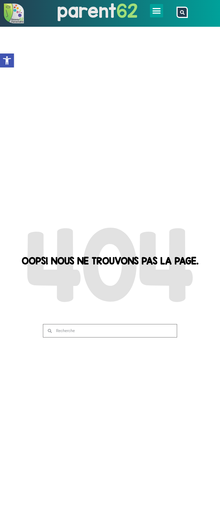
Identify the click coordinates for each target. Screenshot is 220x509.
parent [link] (86, 10)
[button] (156, 10)
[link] (7, 60)
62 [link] (127, 10)
